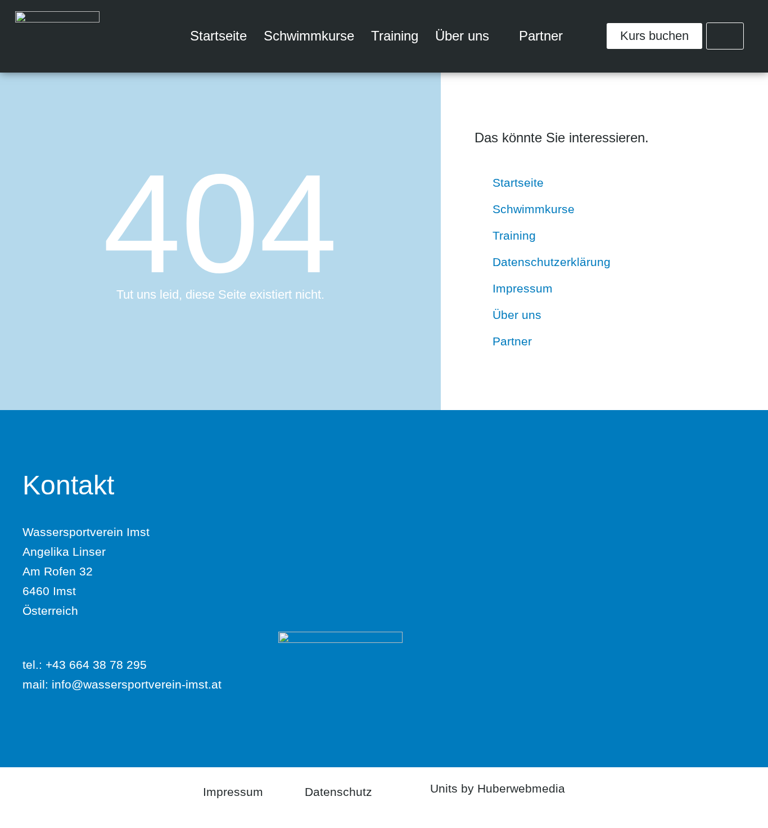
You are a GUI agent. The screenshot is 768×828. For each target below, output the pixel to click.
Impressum (233, 791)
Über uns (462, 35)
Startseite (218, 35)
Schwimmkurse (309, 35)
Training (394, 35)
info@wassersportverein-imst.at (137, 684)
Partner (541, 35)
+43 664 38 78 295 (96, 664)
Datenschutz (338, 791)
